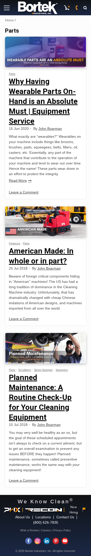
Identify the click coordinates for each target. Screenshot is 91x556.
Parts (12, 73)
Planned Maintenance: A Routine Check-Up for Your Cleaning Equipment (40, 397)
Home (9, 20)
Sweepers (62, 369)
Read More (18, 180)
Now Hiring (74, 510)
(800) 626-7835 (45, 522)
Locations (43, 517)
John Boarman (50, 129)
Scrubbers (24, 369)
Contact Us (65, 517)
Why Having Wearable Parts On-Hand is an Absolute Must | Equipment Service (43, 101)
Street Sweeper (43, 369)
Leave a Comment (23, 192)
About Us (22, 517)
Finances (14, 243)
